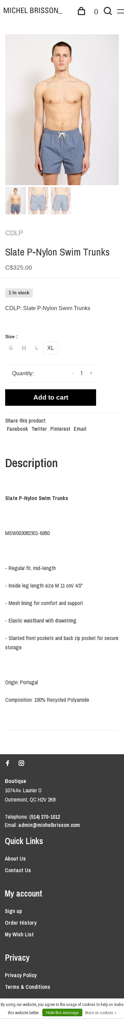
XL (50, 348)
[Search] (108, 12)
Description (31, 463)
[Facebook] (7, 763)
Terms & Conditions (27, 987)
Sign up (13, 911)
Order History (21, 922)
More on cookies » (100, 1012)
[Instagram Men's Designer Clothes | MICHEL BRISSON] (21, 763)
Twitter (39, 429)
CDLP (14, 233)
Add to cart (50, 397)
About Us (15, 858)
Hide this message (62, 1012)
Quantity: (23, 373)
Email (80, 429)
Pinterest (60, 429)
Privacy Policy (21, 975)
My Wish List (19, 934)
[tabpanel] (62, 109)
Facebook (17, 429)
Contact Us (18, 870)
